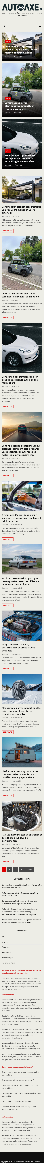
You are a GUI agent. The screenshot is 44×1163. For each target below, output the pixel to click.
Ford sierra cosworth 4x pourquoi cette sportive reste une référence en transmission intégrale (20, 581)
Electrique (6, 947)
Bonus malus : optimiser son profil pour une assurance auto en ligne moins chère (20, 158)
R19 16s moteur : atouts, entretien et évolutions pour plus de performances (22, 837)
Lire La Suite (7, 231)
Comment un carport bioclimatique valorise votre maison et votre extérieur (21, 49)
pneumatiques (7, 957)
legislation (6, 952)
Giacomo (8, 57)
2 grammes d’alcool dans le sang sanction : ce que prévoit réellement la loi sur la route (21, 518)
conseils (5, 942)
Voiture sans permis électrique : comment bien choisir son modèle (19, 106)
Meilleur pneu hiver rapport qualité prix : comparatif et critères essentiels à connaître (21, 711)
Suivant (29, 869)
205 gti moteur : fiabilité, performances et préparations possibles (18, 647)
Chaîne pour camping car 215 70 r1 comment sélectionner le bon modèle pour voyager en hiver (21, 774)
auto (8, 41)
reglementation (8, 963)
